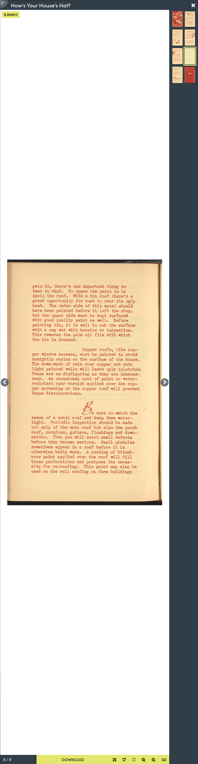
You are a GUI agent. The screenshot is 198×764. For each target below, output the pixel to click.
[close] (193, 5)
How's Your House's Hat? (41, 5)
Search (11, 14)
